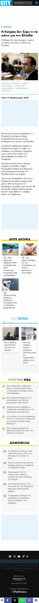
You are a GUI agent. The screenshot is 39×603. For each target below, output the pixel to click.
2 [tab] (7, 322)
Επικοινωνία (32, 566)
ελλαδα (16, 83)
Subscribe (19, 571)
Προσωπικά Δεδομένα (11, 568)
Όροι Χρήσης (6, 566)
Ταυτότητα (19, 566)
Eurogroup (22, 88)
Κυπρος (7, 27)
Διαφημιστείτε (29, 568)
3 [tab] (11, 322)
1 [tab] (4, 322)
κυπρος (6, 83)
